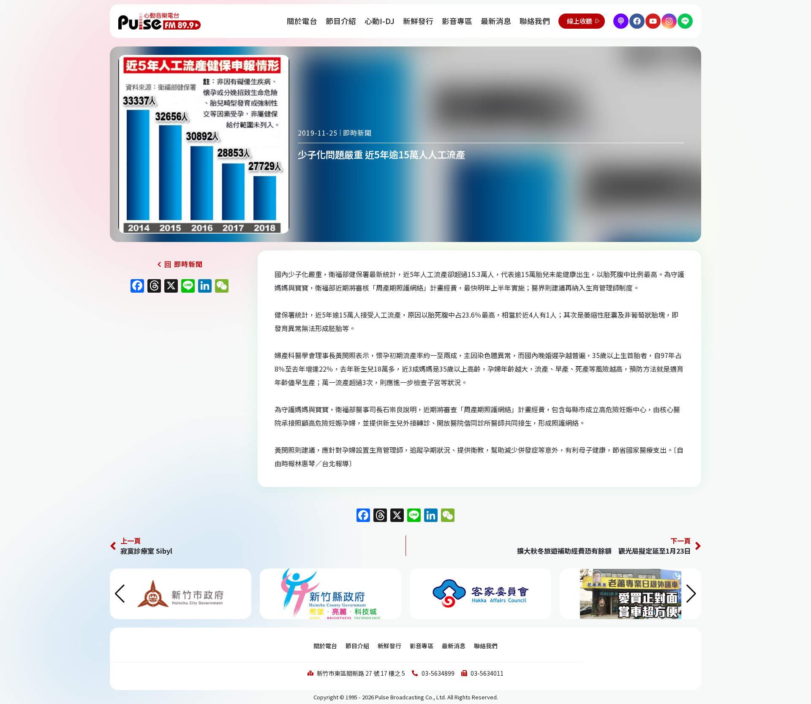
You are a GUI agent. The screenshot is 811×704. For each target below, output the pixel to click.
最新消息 (496, 21)
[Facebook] (637, 21)
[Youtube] (653, 21)
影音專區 (457, 21)
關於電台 (302, 21)
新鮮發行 (418, 21)
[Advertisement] (179, 369)
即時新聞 (357, 133)
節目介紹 (341, 21)
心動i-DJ (380, 21)
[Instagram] (669, 21)
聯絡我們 (535, 21)
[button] (691, 593)
